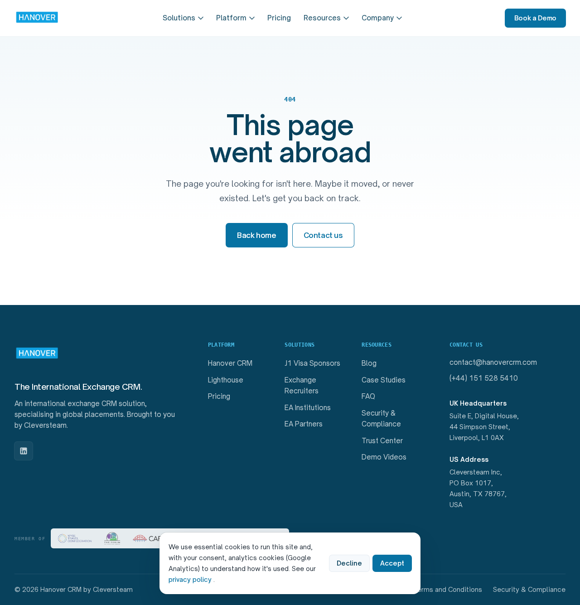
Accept (392, 563)
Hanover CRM (230, 363)
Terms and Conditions (447, 589)
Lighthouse (225, 380)
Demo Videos (384, 457)
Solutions (179, 18)
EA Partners (304, 424)
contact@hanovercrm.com (493, 362)
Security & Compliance (529, 589)
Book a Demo (535, 18)
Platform (231, 18)
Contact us (323, 235)
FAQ (368, 396)
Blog (369, 363)
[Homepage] (37, 18)
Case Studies (384, 380)
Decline (349, 563)
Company (378, 18)
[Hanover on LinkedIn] (23, 451)
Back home (256, 235)
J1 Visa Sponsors (312, 363)
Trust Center (382, 440)
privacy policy (191, 579)
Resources (322, 18)
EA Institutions (308, 407)
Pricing (279, 18)
